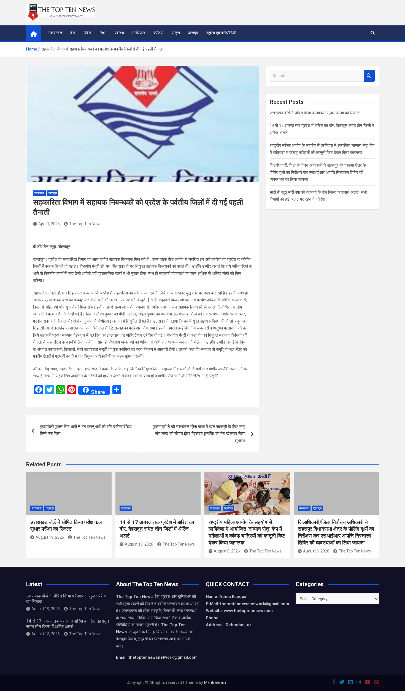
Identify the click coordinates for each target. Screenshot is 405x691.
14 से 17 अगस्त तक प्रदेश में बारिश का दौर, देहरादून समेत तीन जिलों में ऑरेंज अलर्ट (157, 529)
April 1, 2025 (49, 224)
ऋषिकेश (228, 508)
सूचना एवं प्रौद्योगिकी (221, 32)
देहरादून (52, 193)
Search (369, 76)
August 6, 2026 (316, 551)
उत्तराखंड (55, 32)
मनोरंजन (138, 32)
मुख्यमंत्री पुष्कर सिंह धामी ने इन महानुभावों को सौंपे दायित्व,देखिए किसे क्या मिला (86, 430)
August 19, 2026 (50, 537)
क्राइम (193, 32)
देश (72, 32)
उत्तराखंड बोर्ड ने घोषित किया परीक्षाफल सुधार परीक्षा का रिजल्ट (315, 112)
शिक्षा (102, 32)
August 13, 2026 (139, 544)
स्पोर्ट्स (158, 32)
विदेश (87, 32)
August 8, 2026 (227, 551)
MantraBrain (215, 682)
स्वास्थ (119, 32)
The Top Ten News (85, 224)
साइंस (176, 32)
